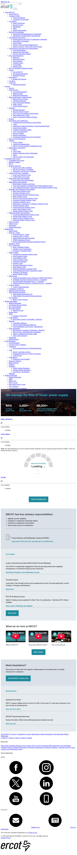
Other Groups (13, 224)
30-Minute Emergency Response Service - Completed (30, 280)
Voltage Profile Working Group (23, 211)
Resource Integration (19, 135)
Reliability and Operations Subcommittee (22, 189)
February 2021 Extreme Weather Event (25, 45)
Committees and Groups (12, 158)
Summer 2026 (17, 66)
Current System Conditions (17, 345)
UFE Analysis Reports (20, 336)
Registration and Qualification (18, 121)
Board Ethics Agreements (21, 41)
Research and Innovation (21, 52)
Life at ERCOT (18, 72)
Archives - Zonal (14, 243)
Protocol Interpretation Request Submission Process (29, 242)
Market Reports (14, 339)
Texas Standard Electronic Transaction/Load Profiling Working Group (35, 187)
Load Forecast (17, 355)
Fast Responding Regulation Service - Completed (28, 281)
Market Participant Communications (20, 97)
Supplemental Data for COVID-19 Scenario (27, 354)
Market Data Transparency (17, 148)
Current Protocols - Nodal (21, 234)
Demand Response (19, 110)
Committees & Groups (24, 734)
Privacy (8, 838)
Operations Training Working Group (24, 200)
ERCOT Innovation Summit (22, 54)
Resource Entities (18, 133)
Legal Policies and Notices (17, 37)
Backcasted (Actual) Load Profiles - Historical (27, 319)
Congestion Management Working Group (26, 214)
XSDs (15, 155)
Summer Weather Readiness (22, 370)
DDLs (15, 149)
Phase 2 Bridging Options (21, 247)
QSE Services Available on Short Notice (25, 113)
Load (10, 350)
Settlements (12, 337)
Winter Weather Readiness (21, 368)
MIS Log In (12, 381)
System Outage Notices (20, 106)
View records (11, 724)
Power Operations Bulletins (21, 102)
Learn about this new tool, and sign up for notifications (32, 541)
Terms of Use (33, 832)
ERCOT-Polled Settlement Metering (24, 325)
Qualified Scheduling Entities (22, 130)
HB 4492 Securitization (16, 32)
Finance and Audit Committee (22, 168)
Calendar (29, 738)
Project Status (27, 746)
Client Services (13, 90)
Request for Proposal (19, 79)
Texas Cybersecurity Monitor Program (25, 117)
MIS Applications (54, 746)
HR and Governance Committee (23, 169)
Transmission (13, 357)
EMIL (11, 379)
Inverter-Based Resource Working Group (26, 195)
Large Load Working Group (22, 175)
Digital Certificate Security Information (25, 153)
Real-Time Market (14, 308)
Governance (13, 21)
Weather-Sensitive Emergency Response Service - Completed (32, 283)
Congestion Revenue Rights (18, 305)
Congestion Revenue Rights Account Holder (27, 122)
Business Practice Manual (17, 290)
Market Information (11, 301)
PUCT (11, 164)
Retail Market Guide (19, 267)
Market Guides (13, 252)
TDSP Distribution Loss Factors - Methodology (28, 326)
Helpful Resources (19, 59)
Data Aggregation (14, 328)
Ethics (15, 28)
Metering (12, 321)
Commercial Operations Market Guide (25, 254)
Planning (11, 364)
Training (11, 140)
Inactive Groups (14, 222)
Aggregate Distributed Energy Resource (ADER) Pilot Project (32, 278)
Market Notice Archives (20, 99)
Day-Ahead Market (15, 307)
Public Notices (17, 104)
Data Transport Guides (20, 256)
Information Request (19, 84)
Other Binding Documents (17, 292)
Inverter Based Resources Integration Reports (27, 348)
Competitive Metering (20, 323)
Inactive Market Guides (20, 274)
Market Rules (9, 229)
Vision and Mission (19, 18)
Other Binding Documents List (22, 294)
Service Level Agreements (17, 139)
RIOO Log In (13, 382)
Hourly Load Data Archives (21, 352)
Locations (12, 81)
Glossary (11, 738)
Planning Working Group (21, 205)
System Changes (14, 285)
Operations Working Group (21, 202)
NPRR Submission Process (21, 240)
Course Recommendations (21, 144)
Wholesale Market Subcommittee (19, 213)
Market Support (18, 93)
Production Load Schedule (21, 359)
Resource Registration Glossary (23, 265)
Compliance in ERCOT (16, 289)
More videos (38, 652)
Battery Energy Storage (20, 299)
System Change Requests (21, 287)
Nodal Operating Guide (20, 260)
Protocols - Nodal (14, 233)
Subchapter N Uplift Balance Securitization (26, 36)
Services (7, 86)
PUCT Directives (14, 245)
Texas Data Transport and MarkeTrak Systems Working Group (33, 186)
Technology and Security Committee (24, 171)
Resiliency (12, 366)
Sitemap (3, 838)
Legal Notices (17, 43)
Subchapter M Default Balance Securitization (27, 34)
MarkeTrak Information (20, 95)
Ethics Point (4, 746)
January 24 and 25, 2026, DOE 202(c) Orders (27, 46)
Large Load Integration (20, 131)
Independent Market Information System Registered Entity (31, 126)
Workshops (12, 225)
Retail (11, 314)
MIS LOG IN (5, 2)
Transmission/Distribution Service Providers (27, 137)
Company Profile (14, 16)
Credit (15, 124)
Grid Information (10, 341)
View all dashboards (38, 499)
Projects (11, 119)
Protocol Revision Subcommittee (19, 178)
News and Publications (16, 56)
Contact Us (12, 83)
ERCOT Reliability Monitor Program (20, 68)
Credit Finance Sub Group (21, 177)
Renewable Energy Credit (21, 115)
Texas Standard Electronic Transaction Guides (27, 270)
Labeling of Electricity (20, 316)
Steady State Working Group (22, 209)
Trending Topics (18, 63)
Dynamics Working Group (21, 193)
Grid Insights (17, 65)
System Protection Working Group (24, 207)
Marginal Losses (18, 310)
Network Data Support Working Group (25, 198)
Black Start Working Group (21, 191)
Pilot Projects (13, 276)
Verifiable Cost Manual (20, 272)
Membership (17, 27)
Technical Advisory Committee (18, 173)
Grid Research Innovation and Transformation (23, 48)
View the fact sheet (13, 709)
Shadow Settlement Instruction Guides (25, 334)
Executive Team (18, 25)
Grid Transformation (19, 50)
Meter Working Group (20, 196)
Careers (11, 70)
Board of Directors (19, 23)
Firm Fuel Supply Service (21, 112)
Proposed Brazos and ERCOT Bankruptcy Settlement (30, 39)
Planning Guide (18, 263)
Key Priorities (13, 298)
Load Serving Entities (20, 128)
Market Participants (15, 227)
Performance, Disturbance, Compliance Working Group (30, 204)
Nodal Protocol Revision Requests (24, 238)
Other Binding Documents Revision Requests (27, 296)
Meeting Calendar (14, 162)
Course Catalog (18, 142)
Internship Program (19, 75)
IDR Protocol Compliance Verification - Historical (29, 330)
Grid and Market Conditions (18, 388)
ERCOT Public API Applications (23, 157)
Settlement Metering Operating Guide (25, 269)
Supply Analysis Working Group (23, 218)
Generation (12, 346)
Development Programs (20, 74)
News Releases (17, 61)
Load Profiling (13, 317)
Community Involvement (21, 19)
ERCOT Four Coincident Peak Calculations (27, 332)
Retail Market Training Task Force (24, 184)
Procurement (13, 77)
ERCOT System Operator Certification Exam (27, 146)
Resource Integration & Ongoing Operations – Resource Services (50, 747)
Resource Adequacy (15, 361)
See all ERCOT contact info (18, 678)
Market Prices (13, 312)
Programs (12, 108)
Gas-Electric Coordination (21, 372)
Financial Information (19, 30)
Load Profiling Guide (19, 258)
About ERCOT (10, 12)
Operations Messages (19, 101)
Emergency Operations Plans (22, 251)
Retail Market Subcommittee (18, 182)
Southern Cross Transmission (22, 249)
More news (12, 613)
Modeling (12, 373)
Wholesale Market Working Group (24, 220)
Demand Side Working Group (22, 216)
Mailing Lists (35, 827)
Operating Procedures (20, 261)
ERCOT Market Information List (18, 747)
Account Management (20, 92)
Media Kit (16, 57)
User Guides (17, 151)
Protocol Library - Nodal (20, 236)
